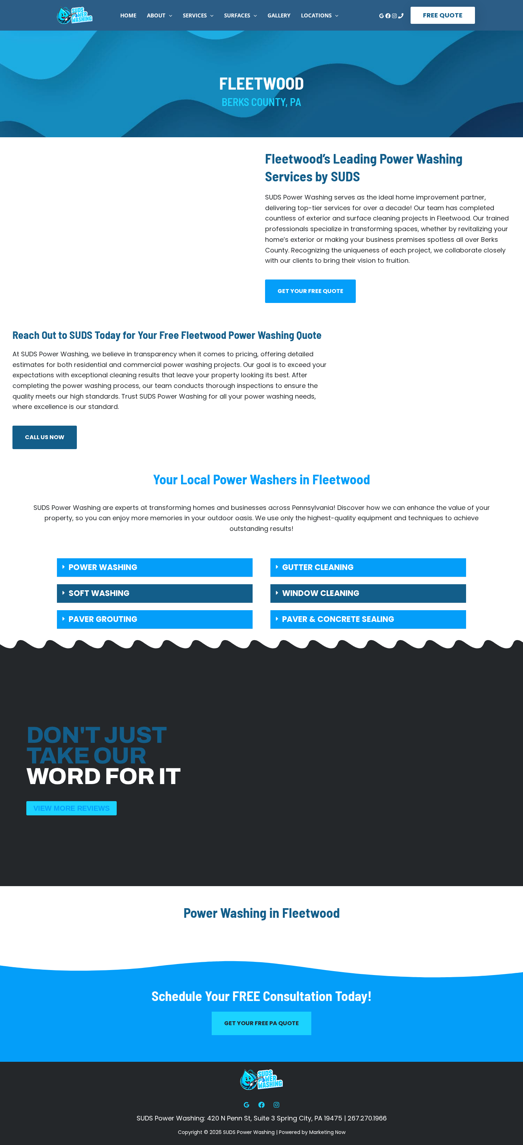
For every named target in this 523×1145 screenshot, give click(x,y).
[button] (168, 15)
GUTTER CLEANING (318, 567)
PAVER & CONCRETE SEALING (338, 619)
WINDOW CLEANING (320, 593)
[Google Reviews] (381, 15)
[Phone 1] (400, 15)
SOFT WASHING (99, 593)
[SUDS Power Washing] (74, 14)
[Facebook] (388, 15)
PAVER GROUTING (103, 619)
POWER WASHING (103, 567)
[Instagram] (394, 15)
